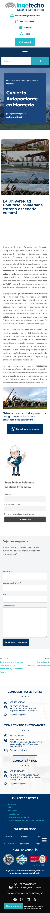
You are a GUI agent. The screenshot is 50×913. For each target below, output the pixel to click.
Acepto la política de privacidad (20, 514)
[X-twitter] (35, 899)
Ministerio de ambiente (18, 817)
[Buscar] (40, 61)
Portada (9, 80)
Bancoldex (13, 810)
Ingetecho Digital (17, 113)
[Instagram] (21, 899)
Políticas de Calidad (9, 840)
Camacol (12, 804)
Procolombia (13, 814)
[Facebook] (15, 899)
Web (5, 594)
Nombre (8, 494)
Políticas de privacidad (25, 840)
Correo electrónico (12, 504)
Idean (10, 807)
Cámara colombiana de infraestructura (26, 820)
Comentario (9, 605)
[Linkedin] (28, 899)
